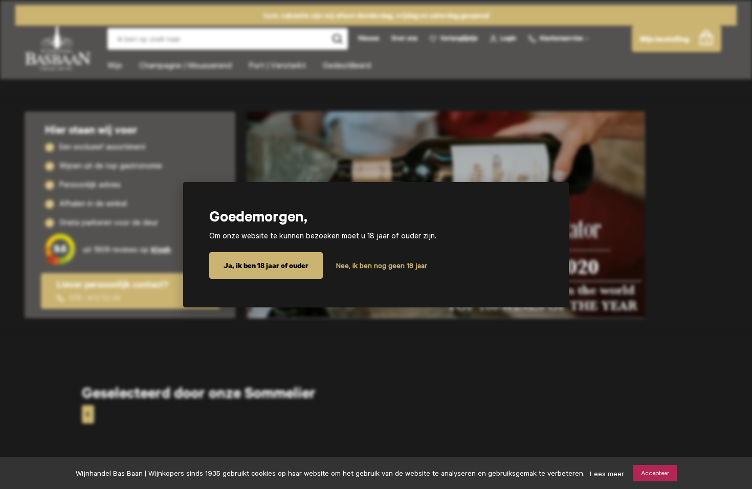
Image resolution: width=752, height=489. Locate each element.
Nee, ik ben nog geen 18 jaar (381, 265)
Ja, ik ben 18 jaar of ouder (266, 265)
